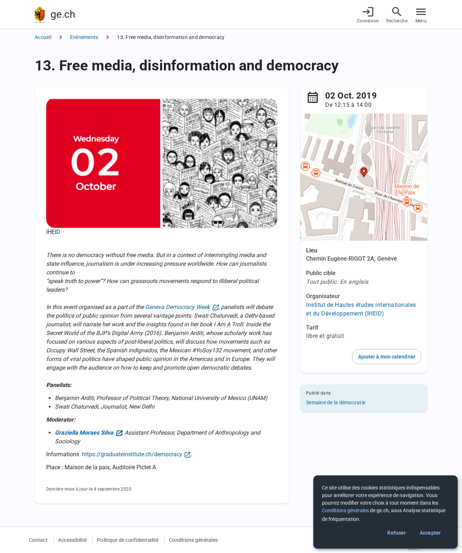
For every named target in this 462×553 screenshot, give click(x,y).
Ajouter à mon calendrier (386, 357)
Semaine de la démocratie (335, 402)
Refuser (396, 533)
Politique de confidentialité (127, 540)
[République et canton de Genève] (40, 14)
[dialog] (385, 512)
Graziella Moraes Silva (84, 432)
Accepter (430, 533)
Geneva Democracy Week (177, 307)
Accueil (43, 37)
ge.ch (63, 14)
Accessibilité (72, 540)
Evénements (84, 37)
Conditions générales (193, 540)
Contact (38, 540)
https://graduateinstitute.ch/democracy (132, 454)
